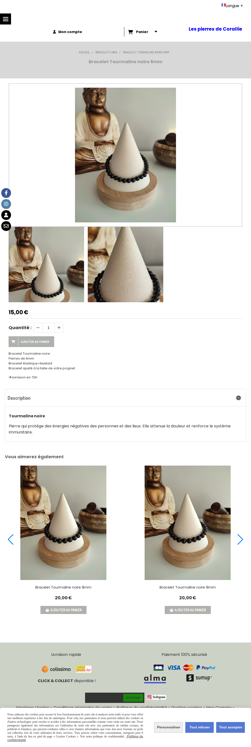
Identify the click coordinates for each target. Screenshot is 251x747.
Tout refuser (199, 727)
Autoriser (133, 697)
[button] (10, 539)
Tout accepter (230, 727)
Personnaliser (168, 727)
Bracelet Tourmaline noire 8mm (63, 587)
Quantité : (20, 328)
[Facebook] (6, 193)
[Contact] (6, 226)
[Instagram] (6, 204)
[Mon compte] (6, 215)
